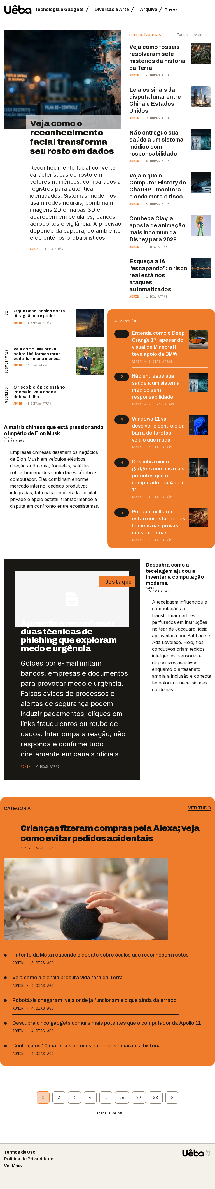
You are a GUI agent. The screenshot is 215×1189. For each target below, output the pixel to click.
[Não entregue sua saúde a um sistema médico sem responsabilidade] (201, 139)
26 (122, 1097)
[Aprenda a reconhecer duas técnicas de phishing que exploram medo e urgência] (72, 599)
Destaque (117, 581)
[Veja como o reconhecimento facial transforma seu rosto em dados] (62, 79)
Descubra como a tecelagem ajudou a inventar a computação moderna (175, 574)
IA (6, 313)
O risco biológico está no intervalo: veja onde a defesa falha (39, 392)
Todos (182, 35)
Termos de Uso (20, 1152)
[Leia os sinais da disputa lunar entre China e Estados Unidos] (201, 96)
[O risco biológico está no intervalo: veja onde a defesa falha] (90, 399)
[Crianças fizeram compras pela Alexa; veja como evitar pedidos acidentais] (86, 899)
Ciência (6, 395)
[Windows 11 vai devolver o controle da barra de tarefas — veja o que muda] (198, 425)
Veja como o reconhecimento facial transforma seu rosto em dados (72, 137)
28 (155, 1097)
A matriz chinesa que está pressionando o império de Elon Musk (53, 430)
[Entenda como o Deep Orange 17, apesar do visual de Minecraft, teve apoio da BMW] (198, 339)
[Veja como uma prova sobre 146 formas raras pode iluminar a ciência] (90, 361)
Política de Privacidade (28, 1158)
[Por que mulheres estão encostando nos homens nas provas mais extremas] (198, 517)
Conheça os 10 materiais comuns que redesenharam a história (86, 1046)
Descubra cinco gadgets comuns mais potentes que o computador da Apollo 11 (158, 476)
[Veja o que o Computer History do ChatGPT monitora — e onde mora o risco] (201, 182)
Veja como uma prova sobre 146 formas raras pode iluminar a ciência (37, 354)
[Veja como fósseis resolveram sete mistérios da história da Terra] (201, 53)
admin (34, 249)
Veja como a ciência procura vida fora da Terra (67, 977)
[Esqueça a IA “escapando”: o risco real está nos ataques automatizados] (201, 268)
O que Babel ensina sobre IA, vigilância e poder (39, 313)
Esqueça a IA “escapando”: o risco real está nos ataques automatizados (158, 275)
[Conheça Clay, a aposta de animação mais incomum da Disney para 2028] (201, 225)
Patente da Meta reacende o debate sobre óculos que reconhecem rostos (100, 955)
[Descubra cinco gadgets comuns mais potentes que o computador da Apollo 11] (198, 467)
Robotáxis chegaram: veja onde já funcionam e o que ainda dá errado (94, 1000)
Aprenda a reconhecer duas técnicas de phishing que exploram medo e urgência (69, 636)
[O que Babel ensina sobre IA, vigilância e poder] (90, 323)
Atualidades (6, 361)
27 (138, 1097)
